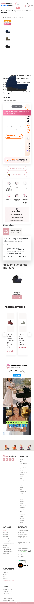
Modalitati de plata (23, 540)
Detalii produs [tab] (6, 231)
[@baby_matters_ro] (7, 366)
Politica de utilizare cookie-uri (23, 537)
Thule (21, 487)
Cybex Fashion (23, 472)
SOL (19, 558)
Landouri (20, 17)
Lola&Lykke (23, 491)
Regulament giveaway (8, 580)
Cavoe (21, 470)
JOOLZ (21, 524)
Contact (5, 574)
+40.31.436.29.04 (17, 217)
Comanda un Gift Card (18, 174)
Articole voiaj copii (7, 549)
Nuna (21, 476)
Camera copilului (7, 541)
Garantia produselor (23, 548)
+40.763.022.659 (7, 591)
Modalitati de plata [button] (17, 199)
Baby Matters (23, 463)
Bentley (22, 501)
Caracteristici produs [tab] (12, 231)
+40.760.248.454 (16, 211)
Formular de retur (23, 546)
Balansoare (6, 547)
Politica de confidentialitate (22, 533)
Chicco (21, 499)
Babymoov (22, 514)
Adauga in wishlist (18, 168)
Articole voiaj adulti (8, 551)
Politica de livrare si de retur (24, 543)
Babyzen (22, 465)
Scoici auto (5, 536)
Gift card (5, 530)
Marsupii (5, 545)
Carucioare (5, 532)
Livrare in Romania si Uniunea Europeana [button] (9, 188)
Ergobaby (22, 509)
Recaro (21, 483)
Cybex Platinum (24, 468)
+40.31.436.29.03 (16, 214)
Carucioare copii (11, 17)
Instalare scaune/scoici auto (24, 551)
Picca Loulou (23, 518)
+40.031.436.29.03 (8, 596)
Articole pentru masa (8, 543)
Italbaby (22, 520)
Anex (21, 485)
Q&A (4, 576)
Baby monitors (6, 538)
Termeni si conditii (23, 530)
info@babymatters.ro (17, 220)
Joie (21, 478)
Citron (21, 522)
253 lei (17, 297)
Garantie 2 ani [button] (25, 187)
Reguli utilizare (9, 225)
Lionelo (22, 474)
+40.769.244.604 (7, 589)
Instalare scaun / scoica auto (25, 201)
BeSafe (21, 516)
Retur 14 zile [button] (8, 199)
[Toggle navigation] (32, 6)
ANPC (20, 554)
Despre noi (5, 572)
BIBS (21, 489)
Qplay (21, 503)
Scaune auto (6, 534)
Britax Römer (23, 480)
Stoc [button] (17, 187)
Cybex (21, 459)
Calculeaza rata (11, 136)
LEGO (21, 461)
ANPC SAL (21, 556)
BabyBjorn (22, 507)
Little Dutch (23, 505)
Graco (21, 493)
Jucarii (4, 556)
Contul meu (6, 578)
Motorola (22, 512)
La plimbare (6, 553)
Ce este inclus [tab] (18, 231)
